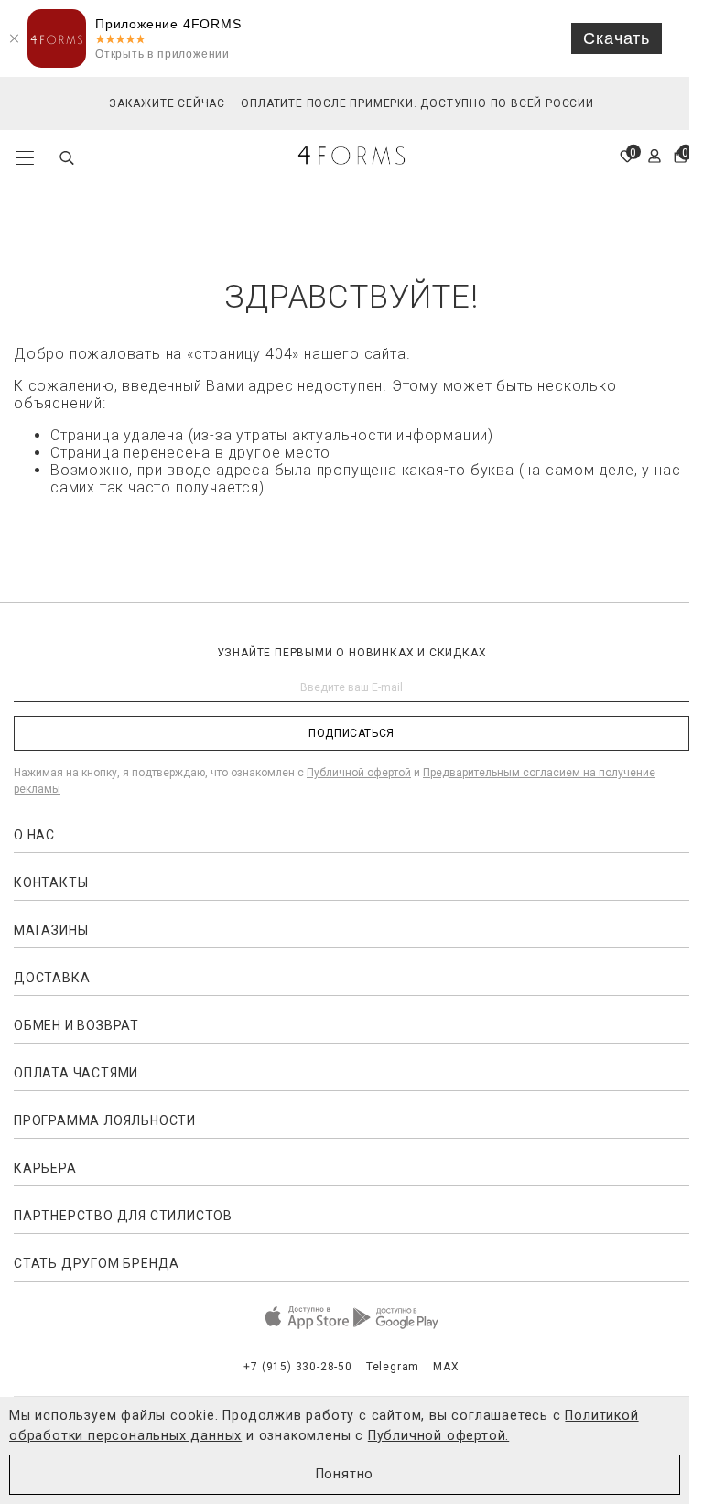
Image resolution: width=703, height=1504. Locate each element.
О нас (34, 835)
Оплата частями (76, 1073)
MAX (446, 1366)
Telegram (392, 1366)
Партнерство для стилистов (123, 1215)
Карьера (45, 1168)
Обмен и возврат (76, 1025)
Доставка (52, 977)
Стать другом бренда (96, 1263)
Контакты (51, 882)
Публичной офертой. (438, 1436)
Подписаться (351, 733)
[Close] (13, 38)
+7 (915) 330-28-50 (297, 1366)
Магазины (51, 930)
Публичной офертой (359, 772)
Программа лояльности (105, 1120)
